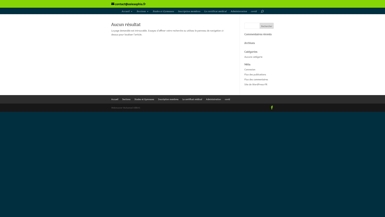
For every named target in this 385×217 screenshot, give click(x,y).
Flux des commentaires (256, 79)
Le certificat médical (215, 11)
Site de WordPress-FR (255, 84)
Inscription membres (189, 11)
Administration (239, 11)
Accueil (126, 11)
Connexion (249, 69)
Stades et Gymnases (163, 11)
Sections (141, 11)
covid (254, 11)
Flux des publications (255, 74)
